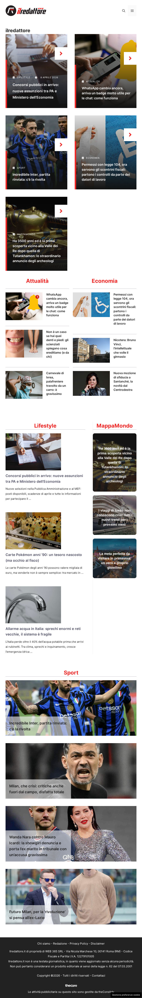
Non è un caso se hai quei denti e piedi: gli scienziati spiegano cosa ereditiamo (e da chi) (57, 344)
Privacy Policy (79, 943)
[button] (123, 10)
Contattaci (98, 975)
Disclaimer (98, 943)
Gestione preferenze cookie (126, 995)
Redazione (60, 943)
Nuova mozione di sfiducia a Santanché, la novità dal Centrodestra (125, 381)
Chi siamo (43, 943)
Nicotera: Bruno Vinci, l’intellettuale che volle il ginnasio (125, 348)
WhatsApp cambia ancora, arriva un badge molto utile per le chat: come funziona (106, 93)
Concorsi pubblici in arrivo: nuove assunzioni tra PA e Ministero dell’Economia (36, 91)
